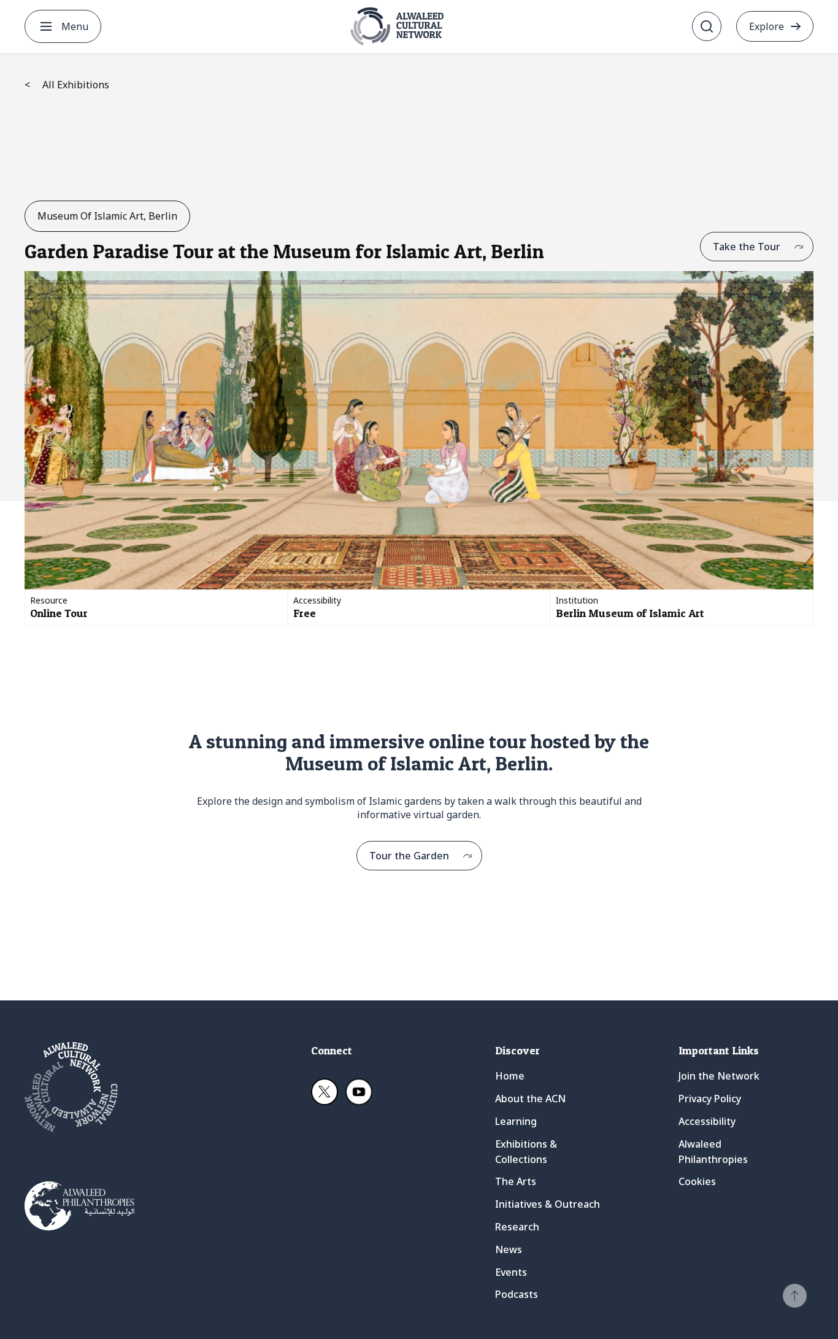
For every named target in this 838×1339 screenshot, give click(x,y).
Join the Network (718, 1076)
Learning (516, 1121)
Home (510, 1076)
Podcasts (516, 1294)
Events (511, 1272)
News (508, 1249)
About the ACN (530, 1098)
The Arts (515, 1181)
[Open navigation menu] (46, 26)
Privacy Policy (709, 1098)
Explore (766, 26)
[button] (794, 1295)
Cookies (697, 1181)
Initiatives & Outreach (547, 1204)
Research (517, 1226)
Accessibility (707, 1121)
